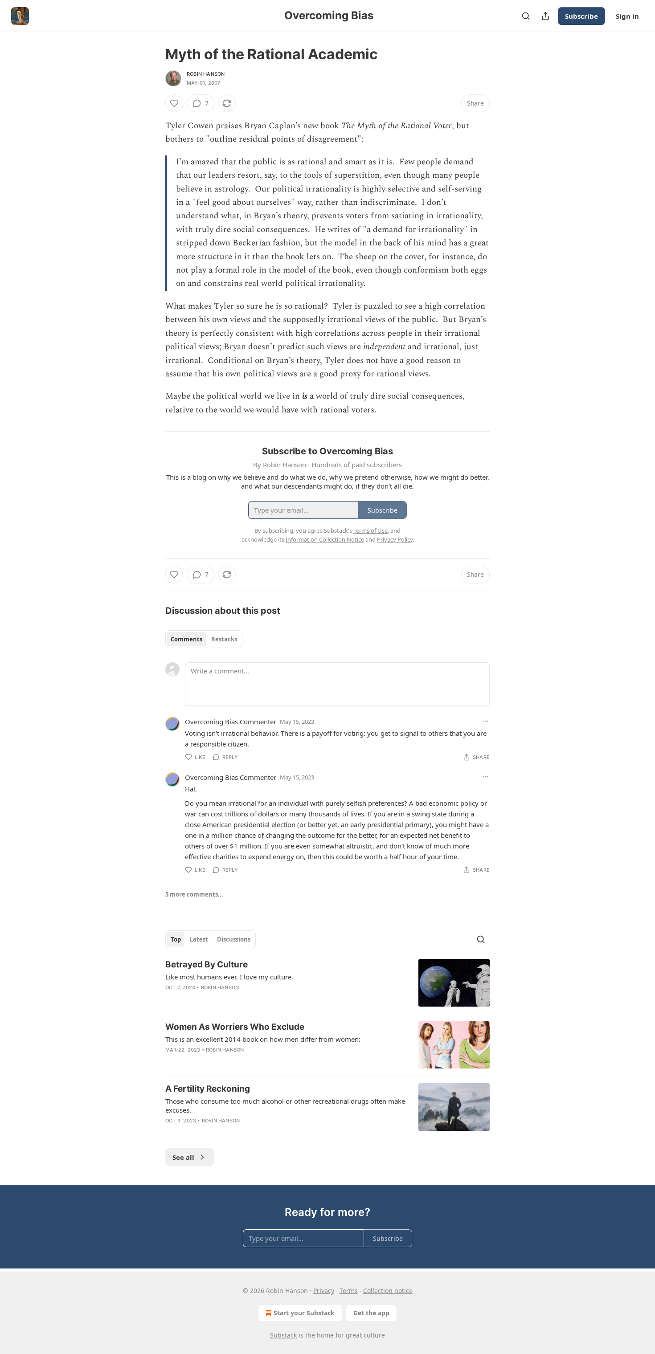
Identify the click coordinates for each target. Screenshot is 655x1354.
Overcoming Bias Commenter (230, 721)
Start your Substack (304, 1313)
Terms (349, 1290)
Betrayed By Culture (206, 964)
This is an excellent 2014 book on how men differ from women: (262, 1039)
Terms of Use (370, 530)
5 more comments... (194, 894)
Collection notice (388, 1290)
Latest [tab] (199, 939)
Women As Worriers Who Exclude (234, 1027)
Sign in (627, 16)
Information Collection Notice (325, 539)
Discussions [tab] (233, 939)
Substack (283, 1335)
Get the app (371, 1313)
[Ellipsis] (485, 721)
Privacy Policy (395, 539)
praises (229, 125)
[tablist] (203, 639)
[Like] (174, 103)
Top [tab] (176, 939)
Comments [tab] (186, 639)
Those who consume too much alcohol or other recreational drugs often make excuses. (285, 1105)
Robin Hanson (206, 74)
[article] (327, 982)
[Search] (526, 16)
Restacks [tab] (224, 639)
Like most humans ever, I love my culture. (229, 976)
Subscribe (581, 16)
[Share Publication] (545, 16)
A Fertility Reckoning (207, 1089)
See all (183, 1157)
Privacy (323, 1290)
